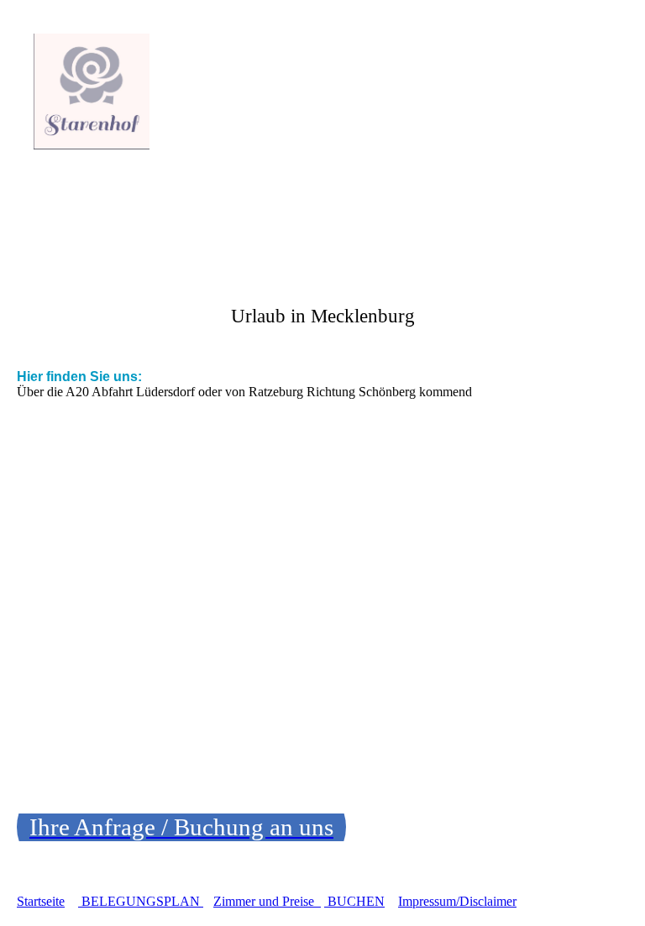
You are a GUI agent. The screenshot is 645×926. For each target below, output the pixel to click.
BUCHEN (356, 901)
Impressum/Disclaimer (457, 901)
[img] (172, 91)
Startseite (41, 901)
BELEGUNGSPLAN (142, 901)
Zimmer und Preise (267, 901)
